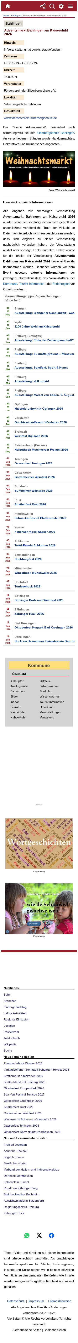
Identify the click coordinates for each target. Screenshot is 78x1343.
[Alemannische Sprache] (39, 843)
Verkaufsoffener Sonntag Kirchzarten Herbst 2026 (36, 1069)
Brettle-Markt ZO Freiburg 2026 (24, 1082)
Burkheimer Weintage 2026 (33, 490)
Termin (6, 15)
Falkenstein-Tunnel (16, 1182)
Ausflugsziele (19, 686)
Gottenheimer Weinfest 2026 (35, 477)
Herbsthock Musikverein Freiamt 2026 (41, 449)
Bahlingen (16, 15)
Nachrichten (18, 712)
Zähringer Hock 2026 (29, 613)
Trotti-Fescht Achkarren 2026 (35, 545)
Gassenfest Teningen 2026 (33, 463)
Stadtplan (46, 691)
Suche (8, 1050)
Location (9, 1025)
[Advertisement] (39, 766)
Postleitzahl (11, 1032)
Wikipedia (10, 1044)
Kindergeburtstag (15, 1007)
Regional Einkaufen (16, 1019)
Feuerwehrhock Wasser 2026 (35, 531)
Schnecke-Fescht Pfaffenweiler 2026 (40, 518)
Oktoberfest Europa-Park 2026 (24, 1088)
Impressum (36, 1301)
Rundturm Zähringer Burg (21, 1188)
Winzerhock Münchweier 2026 (36, 572)
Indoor (14, 702)
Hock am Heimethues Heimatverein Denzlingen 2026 (44, 641)
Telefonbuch (12, 1038)
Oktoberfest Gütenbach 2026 (23, 1100)
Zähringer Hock (14, 1213)
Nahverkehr (18, 717)
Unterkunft (46, 707)
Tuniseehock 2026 (27, 586)
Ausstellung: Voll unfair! (32, 381)
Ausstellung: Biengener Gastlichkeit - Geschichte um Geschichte (44, 312)
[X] (39, 1235)
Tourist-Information (31, 283)
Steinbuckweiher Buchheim (21, 1194)
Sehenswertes (49, 686)
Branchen (10, 1000)
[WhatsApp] (26, 1235)
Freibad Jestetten (15, 1144)
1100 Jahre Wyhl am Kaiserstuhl (37, 326)
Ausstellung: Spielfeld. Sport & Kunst (41, 367)
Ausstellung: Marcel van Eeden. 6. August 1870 (44, 395)
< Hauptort (17, 681)
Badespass (17, 691)
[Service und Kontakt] (61, 6)
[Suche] (52, 6)
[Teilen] (42, 6)
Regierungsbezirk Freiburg (21, 1206)
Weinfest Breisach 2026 (31, 436)
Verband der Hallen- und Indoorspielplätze (31, 1169)
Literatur (15, 707)
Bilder (14, 696)
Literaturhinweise (59, 1301)
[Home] (7, 6)
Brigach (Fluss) (14, 1157)
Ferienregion (61, 283)
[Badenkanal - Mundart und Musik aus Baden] (39, 908)
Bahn (7, 994)
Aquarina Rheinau (15, 1151)
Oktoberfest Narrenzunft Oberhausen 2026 (32, 1131)
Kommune (10, 283)
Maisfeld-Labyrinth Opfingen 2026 (39, 408)
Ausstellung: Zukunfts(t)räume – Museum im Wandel (44, 353)
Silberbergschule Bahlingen (55, 133)
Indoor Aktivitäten (15, 1013)
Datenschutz (15, 1301)
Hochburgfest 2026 (28, 559)
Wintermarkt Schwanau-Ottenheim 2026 (30, 1119)
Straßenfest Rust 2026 (30, 504)
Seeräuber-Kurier (15, 1163)
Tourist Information (52, 702)
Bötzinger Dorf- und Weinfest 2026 (39, 600)
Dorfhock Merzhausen (18, 1175)
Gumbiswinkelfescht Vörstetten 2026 (41, 422)
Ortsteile (45, 681)
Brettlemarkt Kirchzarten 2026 (23, 1075)
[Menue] (70, 6)
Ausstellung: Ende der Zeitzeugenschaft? (44, 340)
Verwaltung (47, 717)
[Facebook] (51, 1235)
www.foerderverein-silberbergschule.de (30, 118)
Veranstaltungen (50, 712)
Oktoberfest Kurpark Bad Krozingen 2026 (44, 627)
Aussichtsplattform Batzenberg (24, 1200)
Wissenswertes (49, 696)
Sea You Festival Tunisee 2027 (24, 1094)
